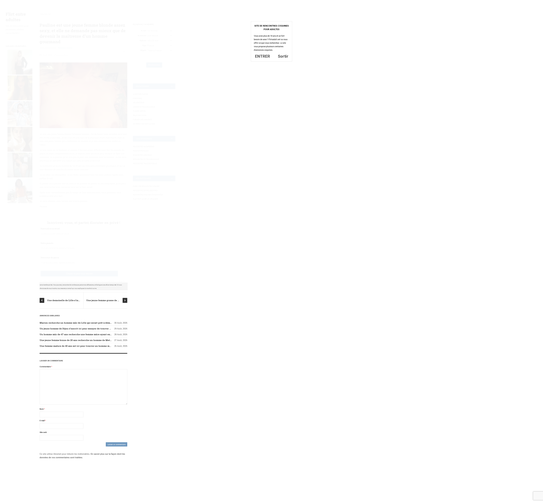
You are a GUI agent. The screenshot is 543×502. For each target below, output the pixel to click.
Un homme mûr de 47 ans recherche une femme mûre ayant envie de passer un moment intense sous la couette (102, 334)
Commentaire (46, 367)
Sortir (283, 56)
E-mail (43, 421)
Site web (43, 432)
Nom (42, 409)
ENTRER (262, 56)
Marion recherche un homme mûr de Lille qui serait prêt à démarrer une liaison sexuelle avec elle (95, 322)
